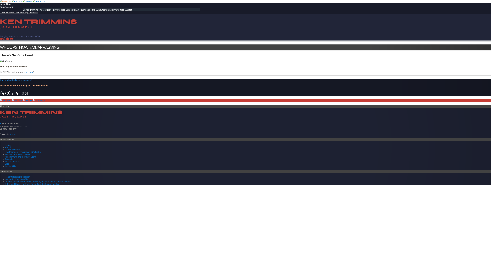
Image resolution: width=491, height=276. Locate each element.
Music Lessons (16, 12)
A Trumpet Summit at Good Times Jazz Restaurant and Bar (32, 184)
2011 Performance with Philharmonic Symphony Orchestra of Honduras (38, 181)
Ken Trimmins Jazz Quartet (119, 9)
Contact (32, 12)
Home (2, 4)
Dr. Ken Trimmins (30, 9)
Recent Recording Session (17, 176)
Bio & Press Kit (6, 7)
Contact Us (10, 166)
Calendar (4, 12)
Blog (25, 12)
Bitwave (13, 134)
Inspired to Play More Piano (17, 179)
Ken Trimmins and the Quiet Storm (91, 9)
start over (28, 72)
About (9, 4)
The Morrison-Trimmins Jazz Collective (57, 9)
